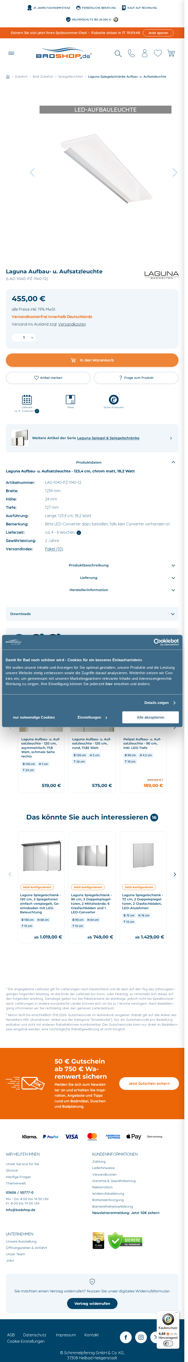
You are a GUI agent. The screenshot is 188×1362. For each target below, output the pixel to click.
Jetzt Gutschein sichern (149, 1083)
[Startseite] (8, 77)
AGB (11, 1334)
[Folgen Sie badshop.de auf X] (156, 1337)
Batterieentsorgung (108, 1200)
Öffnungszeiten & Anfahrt (26, 1247)
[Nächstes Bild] (174, 874)
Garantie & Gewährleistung (114, 1181)
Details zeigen (156, 703)
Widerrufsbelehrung (108, 1193)
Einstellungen (89, 717)
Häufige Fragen (18, 1177)
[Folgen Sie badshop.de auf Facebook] (125, 1337)
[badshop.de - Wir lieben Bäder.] (64, 53)
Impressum (66, 1334)
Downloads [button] (20, 614)
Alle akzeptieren (150, 717)
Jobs (10, 1260)
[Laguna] (159, 275)
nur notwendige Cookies (34, 717)
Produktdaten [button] (89, 462)
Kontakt (91, 1334)
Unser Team (15, 1254)
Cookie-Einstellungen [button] (26, 1341)
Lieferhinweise (103, 1168)
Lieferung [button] (88, 577)
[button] (11, 53)
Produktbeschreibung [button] (89, 565)
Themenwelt (16, 1183)
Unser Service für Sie (22, 1164)
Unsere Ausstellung (21, 1241)
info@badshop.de (20, 1210)
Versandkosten (72, 324)
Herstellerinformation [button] (89, 590)
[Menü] (176, 1314)
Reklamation (102, 1187)
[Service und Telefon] (131, 53)
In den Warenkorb (97, 360)
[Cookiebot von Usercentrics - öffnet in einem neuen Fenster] (157, 642)
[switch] (168, 1343)
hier (109, 684)
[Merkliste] (158, 53)
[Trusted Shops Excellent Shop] (98, 1240)
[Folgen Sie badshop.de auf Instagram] (141, 1337)
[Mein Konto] (145, 53)
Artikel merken (51, 378)
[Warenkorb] (171, 53)
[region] (92, 741)
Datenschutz (34, 1334)
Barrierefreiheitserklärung (112, 1206)
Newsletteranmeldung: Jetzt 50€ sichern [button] (125, 1213)
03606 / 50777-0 (20, 1192)
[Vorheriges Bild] (10, 874)
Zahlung (99, 1161)
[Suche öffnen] (118, 53)
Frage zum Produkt (138, 378)
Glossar (12, 1170)
